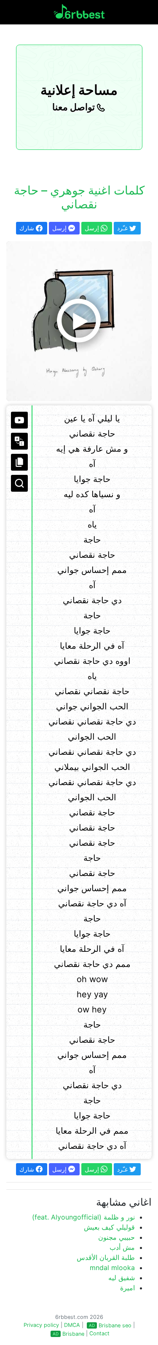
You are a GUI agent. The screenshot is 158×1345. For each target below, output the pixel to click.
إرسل (60, 228)
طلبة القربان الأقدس (106, 1257)
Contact (99, 1333)
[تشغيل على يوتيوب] (19, 420)
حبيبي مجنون (116, 1237)
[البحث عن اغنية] (19, 483)
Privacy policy (41, 1325)
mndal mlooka (112, 1267)
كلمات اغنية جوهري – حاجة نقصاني (79, 197)
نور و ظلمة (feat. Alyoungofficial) (83, 1217)
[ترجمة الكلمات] (19, 441)
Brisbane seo (115, 1325)
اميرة (127, 1288)
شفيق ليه (121, 1277)
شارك (27, 228)
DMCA (72, 1325)
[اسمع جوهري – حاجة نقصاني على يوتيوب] (79, 321)
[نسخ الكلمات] (19, 462)
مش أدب (122, 1247)
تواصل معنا (74, 106)
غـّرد (123, 228)
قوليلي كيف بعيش (109, 1227)
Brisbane (73, 1334)
